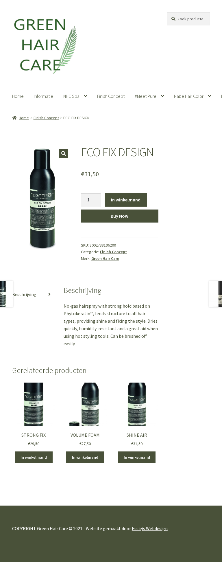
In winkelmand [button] (34, 457)
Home (18, 96)
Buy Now (119, 216)
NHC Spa (71, 96)
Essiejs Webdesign (150, 528)
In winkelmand (125, 200)
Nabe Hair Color (189, 96)
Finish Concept (111, 96)
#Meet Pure (145, 96)
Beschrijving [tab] (24, 294)
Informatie (43, 96)
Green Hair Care (105, 258)
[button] (63, 153)
